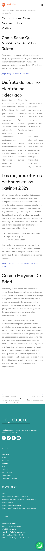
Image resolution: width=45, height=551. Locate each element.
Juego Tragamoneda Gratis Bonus (16, 73)
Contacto (5, 469)
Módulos (4, 457)
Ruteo (4, 493)
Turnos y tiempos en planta (11, 505)
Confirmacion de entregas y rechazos (15, 496)
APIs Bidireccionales (9, 529)
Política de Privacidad (9, 478)
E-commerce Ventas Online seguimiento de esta (19, 508)
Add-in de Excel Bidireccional (12, 535)
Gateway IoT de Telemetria (11, 526)
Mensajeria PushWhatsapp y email (14, 532)
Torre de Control (7, 502)
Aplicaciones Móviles (9, 523)
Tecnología (5, 460)
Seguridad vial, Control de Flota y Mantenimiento (19, 499)
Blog (3, 466)
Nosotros (5, 463)
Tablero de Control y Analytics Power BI (15, 538)
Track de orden (7, 472)
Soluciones (5, 454)
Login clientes (6, 475)
